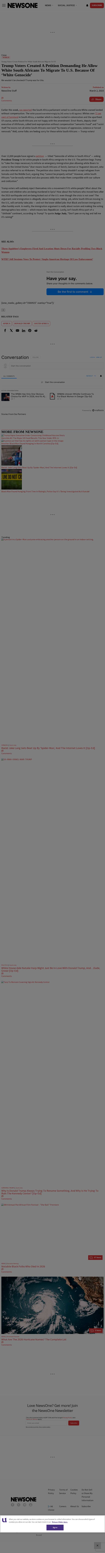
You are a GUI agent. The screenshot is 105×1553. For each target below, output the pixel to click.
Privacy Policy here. (60, 1522)
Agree (55, 1527)
